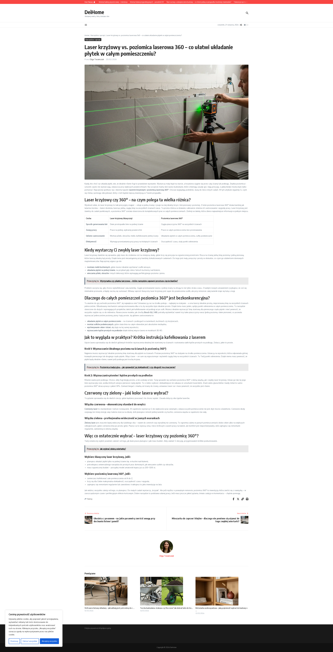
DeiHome (94, 12)
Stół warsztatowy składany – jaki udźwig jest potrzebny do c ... (109, 608)
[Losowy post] (241, 25)
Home (87, 35)
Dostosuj (14, 641)
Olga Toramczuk (97, 59)
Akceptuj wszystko (49, 641)
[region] (33, 628)
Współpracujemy (105, 628)
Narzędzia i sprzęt (98, 35)
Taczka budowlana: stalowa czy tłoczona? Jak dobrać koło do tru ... (166, 608)
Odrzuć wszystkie (30, 641)
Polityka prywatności (92, 628)
